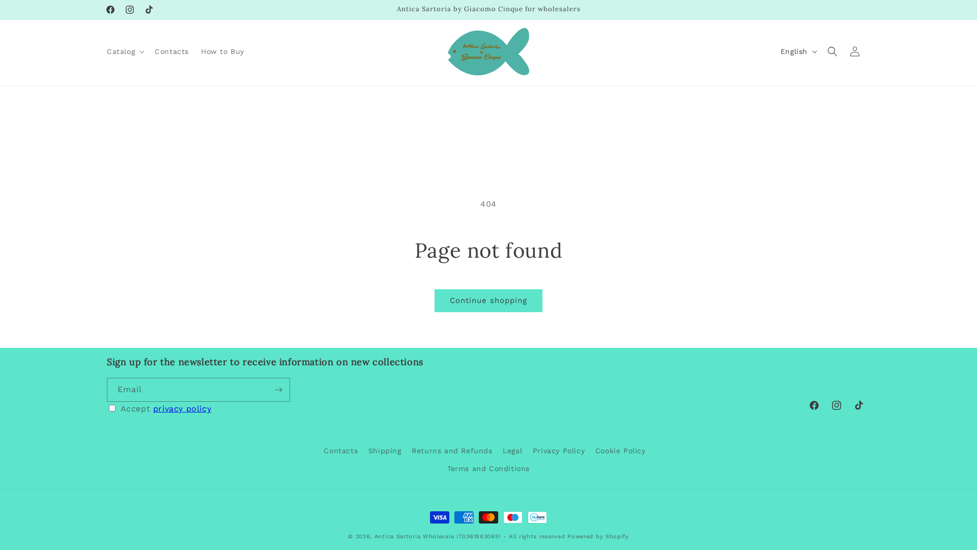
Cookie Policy (620, 451)
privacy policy (182, 409)
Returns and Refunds (452, 451)
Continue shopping (488, 300)
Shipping (384, 451)
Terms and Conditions (488, 468)
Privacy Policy (559, 451)
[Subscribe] (278, 390)
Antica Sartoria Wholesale (414, 536)
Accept (166, 409)
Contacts (341, 451)
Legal (512, 451)
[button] (125, 51)
